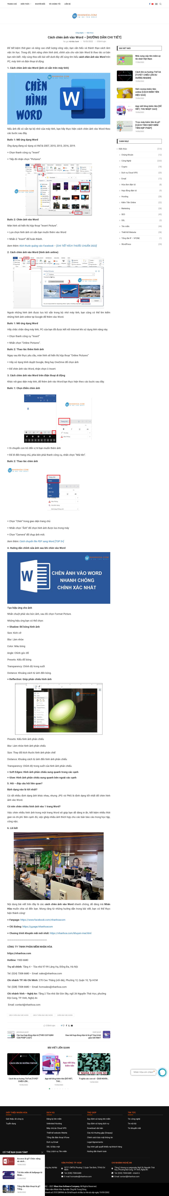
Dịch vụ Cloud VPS (141, 173)
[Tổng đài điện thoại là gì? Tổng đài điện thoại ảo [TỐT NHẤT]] (9, 1189)
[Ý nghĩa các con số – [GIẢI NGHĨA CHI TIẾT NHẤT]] (94, 1064)
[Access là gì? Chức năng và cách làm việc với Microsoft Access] (9, 1161)
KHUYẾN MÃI (40, 4)
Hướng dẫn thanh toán (97, 1151)
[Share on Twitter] (69, 1025)
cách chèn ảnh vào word (19, 1015)
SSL (141, 220)
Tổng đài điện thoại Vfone (58, 1138)
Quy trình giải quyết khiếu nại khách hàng (104, 1147)
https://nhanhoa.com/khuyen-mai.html (70, 933)
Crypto (141, 167)
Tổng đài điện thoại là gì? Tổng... (28, 1187)
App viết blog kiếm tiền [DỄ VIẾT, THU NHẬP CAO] (148, 107)
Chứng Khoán (141, 155)
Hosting (141, 196)
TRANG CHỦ (12, 4)
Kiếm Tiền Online (141, 202)
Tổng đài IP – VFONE (141, 238)
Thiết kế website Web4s (57, 1133)
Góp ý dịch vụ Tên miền (57, 1151)
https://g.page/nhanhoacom (37, 926)
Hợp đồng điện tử (141, 190)
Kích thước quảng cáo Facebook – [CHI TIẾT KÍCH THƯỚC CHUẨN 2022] (58, 245)
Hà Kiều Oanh (74, 42)
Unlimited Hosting (54, 1124)
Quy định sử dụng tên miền (98, 1119)
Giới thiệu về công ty (15, 1119)
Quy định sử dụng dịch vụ (98, 1124)
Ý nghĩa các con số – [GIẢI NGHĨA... (94, 1079)
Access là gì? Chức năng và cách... (28, 1159)
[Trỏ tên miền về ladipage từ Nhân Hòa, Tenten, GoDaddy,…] (9, 1175)
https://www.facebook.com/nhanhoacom (42, 919)
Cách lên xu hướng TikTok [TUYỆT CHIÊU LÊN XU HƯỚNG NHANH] (148, 75)
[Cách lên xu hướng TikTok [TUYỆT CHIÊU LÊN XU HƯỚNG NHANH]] (23, 1064)
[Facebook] (149, 4)
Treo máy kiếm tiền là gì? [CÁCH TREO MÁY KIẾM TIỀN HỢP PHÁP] (147, 125)
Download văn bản (95, 1128)
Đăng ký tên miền (54, 1119)
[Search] (160, 4)
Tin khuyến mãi (134, 1128)
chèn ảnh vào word (65, 1015)
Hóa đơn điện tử (141, 184)
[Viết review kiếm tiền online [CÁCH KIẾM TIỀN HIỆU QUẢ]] (125, 93)
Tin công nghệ (134, 1119)
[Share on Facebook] (66, 1025)
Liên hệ (67, 4)
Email (141, 178)
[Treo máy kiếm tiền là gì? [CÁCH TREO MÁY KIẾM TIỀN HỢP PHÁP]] (125, 126)
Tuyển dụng (11, 1124)
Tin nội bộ (132, 1124)
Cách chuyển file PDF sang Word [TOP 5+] (42, 541)
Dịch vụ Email (52, 1142)
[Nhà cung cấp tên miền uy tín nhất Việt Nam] (125, 60)
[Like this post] (63, 1025)
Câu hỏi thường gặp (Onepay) (99, 1133)
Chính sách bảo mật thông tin (100, 1138)
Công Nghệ (141, 161)
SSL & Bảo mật (53, 1147)
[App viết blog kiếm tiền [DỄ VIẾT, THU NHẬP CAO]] (59, 1064)
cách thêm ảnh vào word (43, 1015)
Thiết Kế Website (141, 232)
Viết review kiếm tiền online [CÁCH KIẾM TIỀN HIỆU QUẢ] (147, 92)
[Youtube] (152, 4)
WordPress (141, 244)
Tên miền (141, 226)
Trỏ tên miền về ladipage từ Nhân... (29, 1173)
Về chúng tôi (54, 4)
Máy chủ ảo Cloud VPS (56, 1128)
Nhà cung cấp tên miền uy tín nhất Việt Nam (148, 57)
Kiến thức (25, 4)
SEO (141, 214)
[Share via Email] (72, 1025)
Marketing (141, 208)
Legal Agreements (95, 1142)
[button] (11, 1071)
